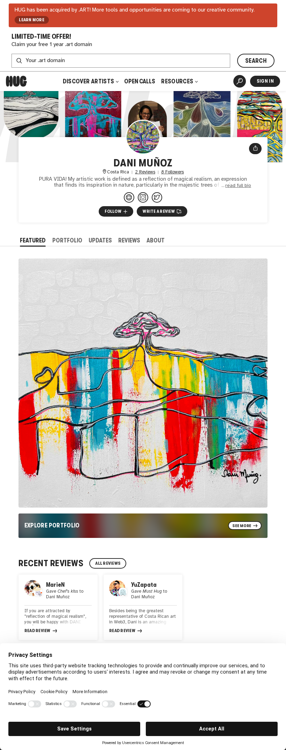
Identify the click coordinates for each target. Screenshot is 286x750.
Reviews (129, 240)
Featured (33, 240)
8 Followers (172, 172)
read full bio (238, 185)
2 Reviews (145, 172)
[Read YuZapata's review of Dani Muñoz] (143, 607)
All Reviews (107, 563)
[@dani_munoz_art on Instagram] (143, 197)
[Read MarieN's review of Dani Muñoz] (58, 607)
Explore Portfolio (52, 525)
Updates (100, 240)
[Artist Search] (239, 81)
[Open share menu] (255, 148)
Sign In (265, 81)
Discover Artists (88, 81)
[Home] (16, 81)
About (155, 240)
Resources (177, 81)
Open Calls (139, 81)
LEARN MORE (31, 19)
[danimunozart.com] (129, 197)
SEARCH (255, 60)
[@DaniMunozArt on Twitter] (157, 197)
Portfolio (67, 240)
